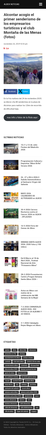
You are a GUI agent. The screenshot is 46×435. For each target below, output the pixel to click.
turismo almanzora (11, 403)
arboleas (22, 354)
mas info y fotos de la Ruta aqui (22, 117)
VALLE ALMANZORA (25, 403)
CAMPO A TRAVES (28, 357)
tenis (29, 400)
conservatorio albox (11, 365)
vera (37, 407)
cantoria (7, 361)
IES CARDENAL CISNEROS (11, 377)
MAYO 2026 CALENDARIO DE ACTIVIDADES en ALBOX (31, 195)
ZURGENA (33, 411)
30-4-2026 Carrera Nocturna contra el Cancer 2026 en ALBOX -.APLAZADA (31, 213)
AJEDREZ (7, 350)
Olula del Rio (9, 384)
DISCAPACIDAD (35, 365)
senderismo (28, 396)
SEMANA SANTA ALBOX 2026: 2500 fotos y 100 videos (31, 244)
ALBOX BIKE (23, 350)
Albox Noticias (11, 4)
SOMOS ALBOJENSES (10, 400)
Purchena (33, 384)
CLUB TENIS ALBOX (18, 361)
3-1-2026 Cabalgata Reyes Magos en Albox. (31, 324)
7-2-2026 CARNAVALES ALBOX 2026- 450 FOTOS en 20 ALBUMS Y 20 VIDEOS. (31, 310)
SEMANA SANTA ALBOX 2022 (13, 396)
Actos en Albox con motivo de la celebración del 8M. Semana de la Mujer (29, 294)
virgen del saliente (22, 411)
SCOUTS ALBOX (26, 388)
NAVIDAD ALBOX (29, 380)
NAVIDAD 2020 (17, 380)
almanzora (32, 350)
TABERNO (22, 400)
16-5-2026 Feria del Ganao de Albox (29, 227)
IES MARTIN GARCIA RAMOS (28, 377)
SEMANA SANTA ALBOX (11, 392)
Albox (14, 350)
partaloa (24, 384)
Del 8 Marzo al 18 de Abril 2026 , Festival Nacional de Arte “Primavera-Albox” (30, 262)
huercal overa (22, 373)
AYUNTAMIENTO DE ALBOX (12, 357)
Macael (7, 380)
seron (37, 396)
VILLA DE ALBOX (9, 411)
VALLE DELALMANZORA (26, 407)
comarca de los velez (33, 361)
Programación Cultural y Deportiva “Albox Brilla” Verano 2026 (31, 163)
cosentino (24, 365)
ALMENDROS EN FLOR (10, 354)
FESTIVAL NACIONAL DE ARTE (28, 369)
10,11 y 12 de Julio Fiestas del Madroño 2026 (30, 147)
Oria (17, 384)
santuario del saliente (12, 388)
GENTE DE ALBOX (9, 373)
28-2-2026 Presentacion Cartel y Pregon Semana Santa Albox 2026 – (31, 276)
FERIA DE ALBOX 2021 (11, 369)
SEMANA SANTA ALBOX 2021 (29, 392)
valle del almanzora (11, 407)
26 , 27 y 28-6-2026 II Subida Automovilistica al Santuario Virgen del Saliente (31, 181)
